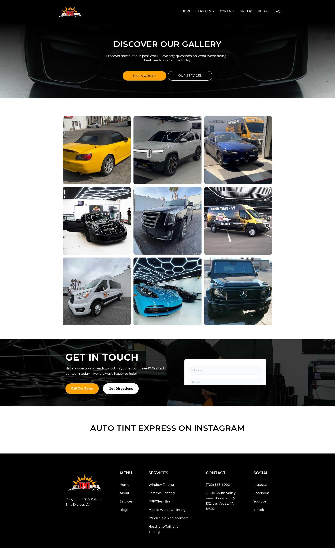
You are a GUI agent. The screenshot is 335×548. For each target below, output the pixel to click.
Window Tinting (161, 485)
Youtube (260, 501)
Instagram (262, 485)
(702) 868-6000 (218, 485)
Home (186, 11)
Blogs (124, 510)
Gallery (246, 11)
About (263, 11)
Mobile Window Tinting (166, 510)
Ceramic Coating (161, 493)
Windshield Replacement (168, 518)
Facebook (261, 493)
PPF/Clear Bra (159, 501)
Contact (227, 11)
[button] (205, 11)
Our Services (190, 75)
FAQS (278, 11)
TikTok (259, 510)
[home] (70, 11)
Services (126, 501)
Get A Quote (144, 76)
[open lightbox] (97, 150)
